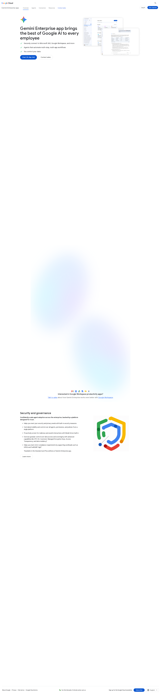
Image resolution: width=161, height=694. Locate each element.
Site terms (21, 690)
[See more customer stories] (80, 545)
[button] (111, 87)
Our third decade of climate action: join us (73, 690)
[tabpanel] (80, 221)
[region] (80, 324)
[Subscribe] (139, 690)
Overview (26, 8)
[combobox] (152, 690)
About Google (6, 690)
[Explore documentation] (48, 631)
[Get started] (152, 7)
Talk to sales (52, 397)
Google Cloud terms (32, 690)
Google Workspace (105, 397)
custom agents (59, 151)
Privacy (14, 690)
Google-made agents (32, 149)
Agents (34, 8)
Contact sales (62, 8)
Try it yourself (41, 354)
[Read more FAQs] (28, 631)
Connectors (42, 8)
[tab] (48, 193)
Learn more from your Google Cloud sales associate (105, 373)
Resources (52, 8)
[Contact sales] (45, 57)
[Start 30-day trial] (28, 57)
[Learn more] (26, 456)
